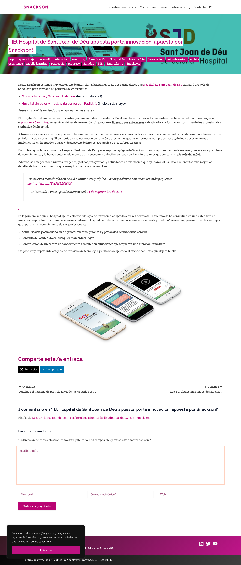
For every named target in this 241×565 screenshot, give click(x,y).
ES (210, 7)
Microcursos (148, 7)
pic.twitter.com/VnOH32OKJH (49, 183)
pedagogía (58, 63)
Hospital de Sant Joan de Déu (162, 84)
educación (62, 59)
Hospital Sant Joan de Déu (127, 59)
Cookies (57, 559)
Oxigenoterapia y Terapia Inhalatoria (49, 96)
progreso (74, 63)
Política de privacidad (36, 559)
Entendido (46, 550)
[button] (134, 7)
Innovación (156, 59)
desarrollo (44, 59)
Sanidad (88, 63)
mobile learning (36, 63)
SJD (100, 63)
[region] (46, 541)
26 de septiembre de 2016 (104, 192)
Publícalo (31, 369)
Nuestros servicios (120, 7)
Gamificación (97, 59)
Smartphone (115, 63)
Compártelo (54, 369)
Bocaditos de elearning (175, 7)
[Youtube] (215, 543)
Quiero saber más (41, 541)
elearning (78, 59)
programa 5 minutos (34, 122)
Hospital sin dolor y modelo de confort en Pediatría (59, 103)
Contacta (200, 7)
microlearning (176, 59)
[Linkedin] (201, 543)
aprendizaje (26, 59)
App (12, 59)
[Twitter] (208, 543)
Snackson (133, 63)
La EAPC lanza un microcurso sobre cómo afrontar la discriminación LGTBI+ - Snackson (91, 417)
